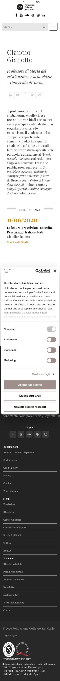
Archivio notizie (11, 594)
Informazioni (10, 446)
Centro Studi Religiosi (14, 527)
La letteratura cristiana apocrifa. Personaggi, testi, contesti (30, 230)
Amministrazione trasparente (18, 452)
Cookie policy (10, 467)
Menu (6, 498)
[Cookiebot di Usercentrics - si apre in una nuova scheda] (37, 271)
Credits (7, 483)
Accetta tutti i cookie (30, 384)
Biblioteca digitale (12, 563)
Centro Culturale (12, 519)
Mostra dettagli (41, 374)
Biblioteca (8, 511)
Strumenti (8, 558)
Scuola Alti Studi (12, 535)
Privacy (7, 475)
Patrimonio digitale (13, 571)
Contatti (7, 610)
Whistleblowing (11, 490)
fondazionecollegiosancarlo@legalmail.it (31, 416)
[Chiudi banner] (55, 271)
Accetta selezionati (30, 395)
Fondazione (9, 504)
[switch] (51, 339)
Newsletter (9, 587)
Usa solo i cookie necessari (30, 406)
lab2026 (7, 550)
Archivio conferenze (13, 579)
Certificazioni (10, 460)
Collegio (7, 542)
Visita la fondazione (13, 602)
